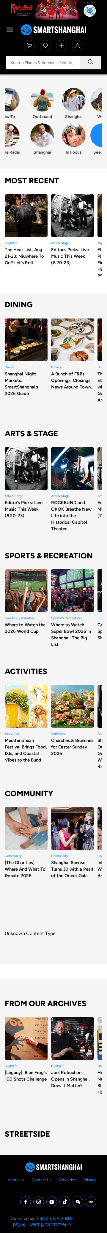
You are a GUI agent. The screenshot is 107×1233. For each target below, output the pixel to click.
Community (29, 793)
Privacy (90, 1180)
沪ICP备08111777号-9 (50, 1224)
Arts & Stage (31, 433)
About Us (16, 1180)
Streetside (27, 1134)
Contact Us (41, 1180)
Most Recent (32, 180)
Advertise (67, 1180)
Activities (26, 671)
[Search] (90, 62)
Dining (18, 304)
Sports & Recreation (49, 555)
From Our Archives (45, 1003)
